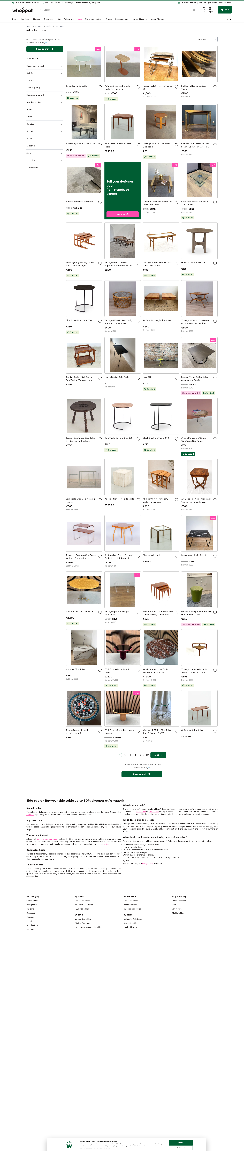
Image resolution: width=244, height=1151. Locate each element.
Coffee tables (32, 900)
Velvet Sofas (177, 909)
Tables (48, 26)
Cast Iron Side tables (132, 909)
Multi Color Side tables (133, 919)
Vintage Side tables (83, 919)
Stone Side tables (131, 900)
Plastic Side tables (131, 905)
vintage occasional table (46, 839)
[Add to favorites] (99, 87)
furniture (30, 814)
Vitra (174, 905)
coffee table (154, 811)
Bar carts (30, 909)
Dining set (30, 913)
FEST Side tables (82, 909)
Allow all (181, 1142)
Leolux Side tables (82, 900)
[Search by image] (194, 10)
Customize (180, 1147)
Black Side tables (131, 923)
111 (147, 755)
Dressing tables (32, 925)
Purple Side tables (131, 927)
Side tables (59, 26)
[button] (167, 3)
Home (29, 26)
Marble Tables (178, 913)
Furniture (39, 26)
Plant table (30, 921)
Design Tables (148, 863)
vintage (107, 844)
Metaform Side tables (84, 905)
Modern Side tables (83, 923)
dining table (141, 811)
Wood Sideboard (179, 900)
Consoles (30, 917)
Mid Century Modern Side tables (88, 927)
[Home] (23, 10)
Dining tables (31, 905)
